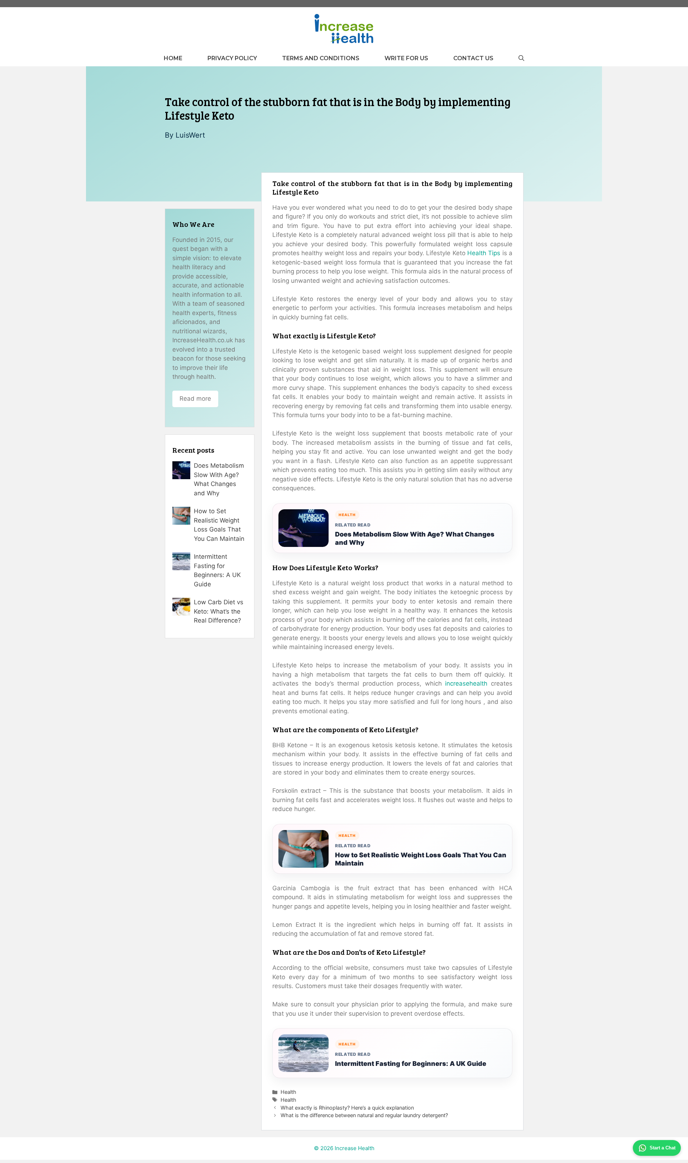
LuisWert (190, 135)
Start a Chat (662, 1147)
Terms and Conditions (320, 58)
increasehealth (466, 683)
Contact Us (473, 58)
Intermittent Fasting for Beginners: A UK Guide (410, 1063)
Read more (195, 398)
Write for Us (406, 58)
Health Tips (483, 253)
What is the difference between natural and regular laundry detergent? (364, 1115)
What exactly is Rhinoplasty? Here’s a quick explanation (347, 1108)
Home (173, 58)
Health (288, 1092)
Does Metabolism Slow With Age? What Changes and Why (414, 538)
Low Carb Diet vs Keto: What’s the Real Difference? (218, 611)
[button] (521, 58)
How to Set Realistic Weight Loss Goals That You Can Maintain (420, 859)
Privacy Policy (232, 58)
